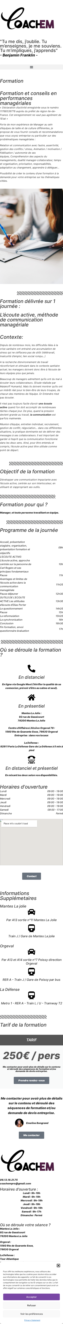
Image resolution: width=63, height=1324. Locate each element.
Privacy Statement (32, 1320)
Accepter (31, 1296)
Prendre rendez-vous (31, 1080)
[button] (58, 1265)
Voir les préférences (31, 1313)
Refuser (31, 1305)
